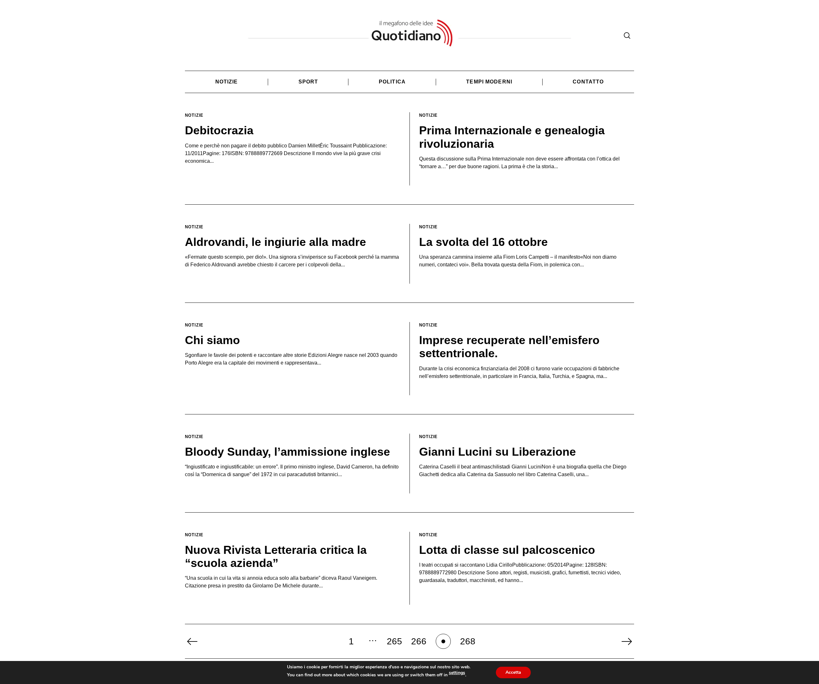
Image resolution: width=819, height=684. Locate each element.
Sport (308, 81)
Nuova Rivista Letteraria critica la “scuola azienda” (276, 556)
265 (394, 641)
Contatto (588, 81)
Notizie (226, 81)
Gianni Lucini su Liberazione (497, 451)
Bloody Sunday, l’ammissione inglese (287, 451)
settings (457, 673)
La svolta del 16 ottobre (483, 241)
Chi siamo (212, 340)
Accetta (513, 672)
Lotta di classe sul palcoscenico (507, 549)
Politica (392, 81)
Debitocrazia (219, 130)
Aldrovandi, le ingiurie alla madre (275, 241)
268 (467, 641)
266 (418, 641)
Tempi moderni (489, 81)
